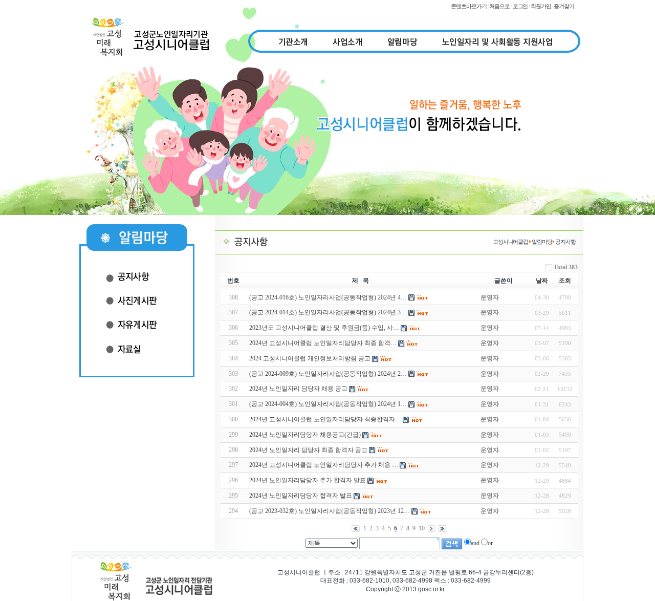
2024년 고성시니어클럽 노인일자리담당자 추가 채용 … (323, 464)
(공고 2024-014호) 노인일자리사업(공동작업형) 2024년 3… (328, 312)
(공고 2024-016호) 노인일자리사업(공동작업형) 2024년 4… (328, 297)
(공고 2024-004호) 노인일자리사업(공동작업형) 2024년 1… (328, 403)
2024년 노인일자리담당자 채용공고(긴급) (305, 434)
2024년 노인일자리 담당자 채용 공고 (298, 388)
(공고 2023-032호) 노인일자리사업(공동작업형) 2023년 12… (329, 510)
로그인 (520, 6)
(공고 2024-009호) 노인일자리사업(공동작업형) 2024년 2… (328, 373)
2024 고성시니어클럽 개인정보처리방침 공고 (309, 358)
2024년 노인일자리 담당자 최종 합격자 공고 (308, 450)
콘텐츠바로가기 (468, 6)
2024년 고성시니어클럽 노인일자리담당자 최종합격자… (325, 419)
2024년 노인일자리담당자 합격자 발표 (300, 495)
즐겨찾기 (564, 6)
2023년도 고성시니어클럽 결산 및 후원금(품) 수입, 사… (324, 327)
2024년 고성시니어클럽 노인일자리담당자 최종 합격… (323, 343)
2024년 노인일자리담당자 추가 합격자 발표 (307, 480)
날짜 (542, 280)
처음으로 (499, 6)
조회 (565, 280)
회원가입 (541, 6)
